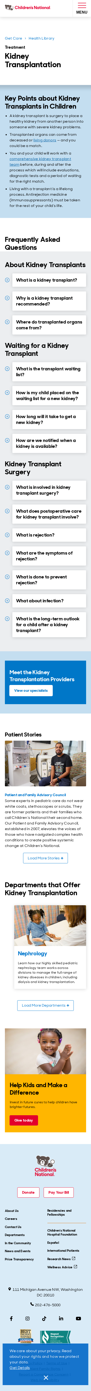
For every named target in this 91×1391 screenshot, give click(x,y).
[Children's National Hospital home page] (29, 8)
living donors (44, 140)
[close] (45, 1377)
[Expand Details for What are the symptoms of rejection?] (7, 553)
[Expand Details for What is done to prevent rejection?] (7, 576)
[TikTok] (44, 1319)
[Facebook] (11, 1319)
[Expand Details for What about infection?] (7, 600)
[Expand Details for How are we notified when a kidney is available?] (7, 440)
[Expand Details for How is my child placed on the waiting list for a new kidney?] (7, 392)
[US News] (25, 1338)
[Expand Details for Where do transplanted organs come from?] (7, 322)
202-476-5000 (48, 1305)
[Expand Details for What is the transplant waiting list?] (7, 368)
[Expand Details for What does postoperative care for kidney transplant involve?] (7, 511)
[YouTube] (78, 1319)
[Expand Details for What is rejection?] (7, 535)
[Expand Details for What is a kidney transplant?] (7, 280)
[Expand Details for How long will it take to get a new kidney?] (7, 416)
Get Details (20, 1367)
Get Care (13, 38)
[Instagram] (27, 1319)
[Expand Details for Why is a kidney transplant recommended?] (7, 298)
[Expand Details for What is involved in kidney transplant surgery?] (7, 487)
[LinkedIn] (61, 1319)
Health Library (41, 38)
